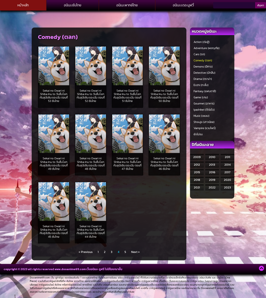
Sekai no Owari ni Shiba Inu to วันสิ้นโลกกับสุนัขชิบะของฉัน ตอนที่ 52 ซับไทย (91, 95)
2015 (197, 172)
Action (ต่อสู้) (202, 42)
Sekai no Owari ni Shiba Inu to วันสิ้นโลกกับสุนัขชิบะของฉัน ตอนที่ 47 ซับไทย (127, 163)
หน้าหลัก (23, 5)
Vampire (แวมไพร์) (205, 128)
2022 (212, 187)
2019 (212, 180)
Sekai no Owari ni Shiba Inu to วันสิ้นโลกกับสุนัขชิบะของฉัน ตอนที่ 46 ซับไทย (164, 163)
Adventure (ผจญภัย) (206, 48)
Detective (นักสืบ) (204, 72)
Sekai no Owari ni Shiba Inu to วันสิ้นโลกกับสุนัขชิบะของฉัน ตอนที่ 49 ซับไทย (54, 163)
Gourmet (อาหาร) (204, 103)
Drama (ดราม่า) (203, 79)
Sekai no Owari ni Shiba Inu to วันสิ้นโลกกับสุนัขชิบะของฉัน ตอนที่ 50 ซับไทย (164, 95)
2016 (212, 172)
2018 (197, 180)
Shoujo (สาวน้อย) (204, 122)
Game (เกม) (201, 97)
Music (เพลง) (201, 116)
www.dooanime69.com (70, 269)
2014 (227, 164)
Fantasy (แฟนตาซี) (205, 91)
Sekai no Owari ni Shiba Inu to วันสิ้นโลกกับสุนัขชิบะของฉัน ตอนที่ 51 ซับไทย (127, 95)
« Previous (85, 252)
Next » (135, 252)
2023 (227, 187)
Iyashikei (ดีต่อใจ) (204, 109)
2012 (197, 164)
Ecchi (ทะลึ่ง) (201, 85)
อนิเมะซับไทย (72, 5)
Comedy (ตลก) (203, 60)
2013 (212, 164)
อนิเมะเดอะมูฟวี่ (183, 5)
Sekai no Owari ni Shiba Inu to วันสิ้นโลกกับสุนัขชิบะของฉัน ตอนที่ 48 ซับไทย (91, 163)
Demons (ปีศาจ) (203, 66)
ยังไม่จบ (198, 134)
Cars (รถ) (199, 54)
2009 (196, 157)
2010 (212, 157)
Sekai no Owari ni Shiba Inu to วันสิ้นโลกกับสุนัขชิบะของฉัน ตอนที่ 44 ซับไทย (91, 231)
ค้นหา (260, 5)
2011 (227, 157)
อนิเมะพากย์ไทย (127, 5)
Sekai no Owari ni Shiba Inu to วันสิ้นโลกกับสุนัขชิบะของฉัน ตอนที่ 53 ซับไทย (54, 95)
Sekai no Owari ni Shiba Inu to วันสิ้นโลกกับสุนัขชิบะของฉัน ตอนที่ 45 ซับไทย (54, 231)
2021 (197, 187)
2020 (227, 180)
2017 (227, 172)
